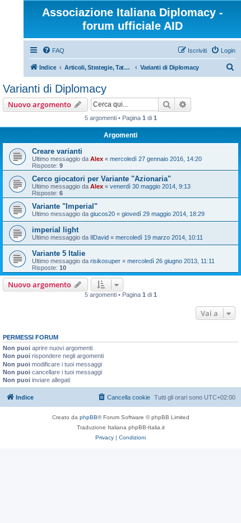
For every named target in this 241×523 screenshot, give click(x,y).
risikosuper (105, 261)
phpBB (89, 417)
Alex (96, 158)
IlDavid (99, 237)
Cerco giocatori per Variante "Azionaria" (101, 179)
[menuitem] (53, 50)
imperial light (55, 230)
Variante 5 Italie (58, 253)
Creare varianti (57, 151)
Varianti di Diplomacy (54, 88)
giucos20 (102, 213)
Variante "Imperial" (65, 206)
